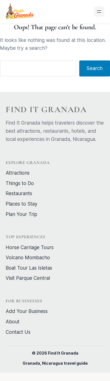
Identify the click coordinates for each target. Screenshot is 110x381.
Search (95, 68)
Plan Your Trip (21, 214)
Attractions (18, 173)
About (12, 321)
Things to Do (20, 183)
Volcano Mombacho (28, 257)
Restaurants (19, 193)
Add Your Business (27, 311)
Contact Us (18, 332)
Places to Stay (21, 204)
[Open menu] (99, 11)
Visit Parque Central (28, 278)
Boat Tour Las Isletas (29, 268)
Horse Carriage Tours (30, 247)
